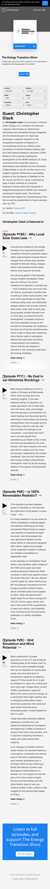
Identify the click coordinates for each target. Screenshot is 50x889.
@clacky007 (19, 208)
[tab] (25, 46)
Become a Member (25, 854)
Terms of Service (31, 879)
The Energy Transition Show (19, 57)
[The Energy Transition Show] (25, 32)
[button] (25, 46)
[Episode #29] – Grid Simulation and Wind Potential (18, 644)
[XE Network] (10, 10)
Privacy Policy (18, 879)
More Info (45, 3)
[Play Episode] (5, 250)
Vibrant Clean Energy (25, 213)
